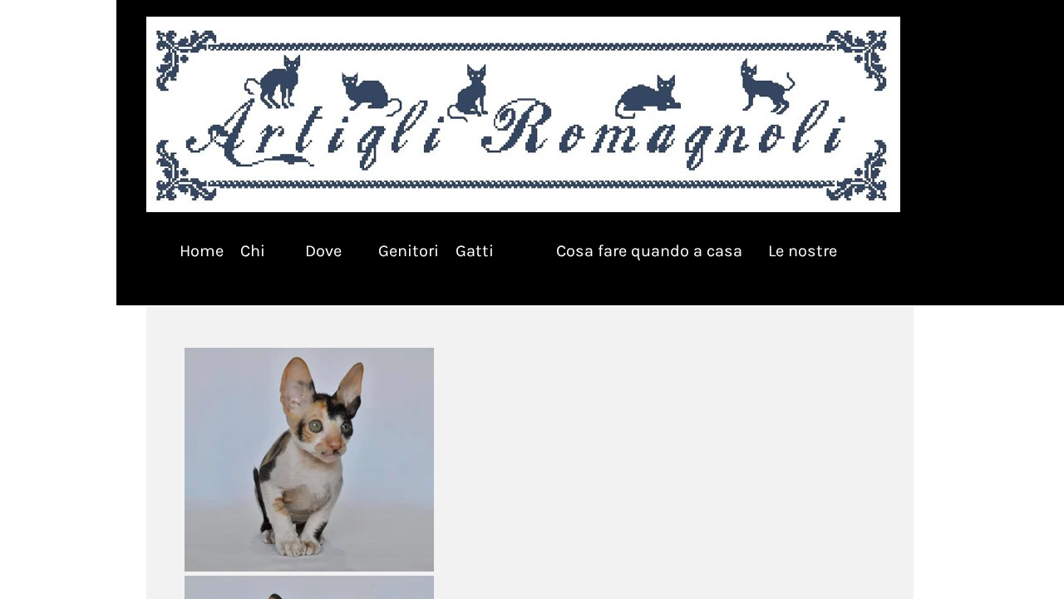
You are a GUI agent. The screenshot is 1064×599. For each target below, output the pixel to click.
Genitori (408, 250)
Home (202, 250)
